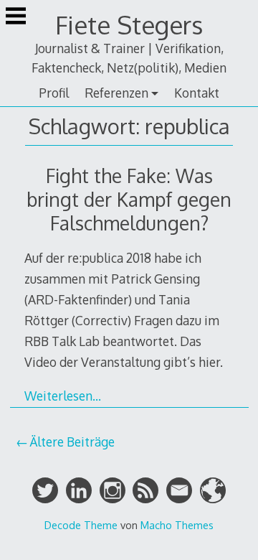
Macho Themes (177, 524)
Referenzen (116, 93)
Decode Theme (81, 524)
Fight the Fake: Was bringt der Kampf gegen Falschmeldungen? (129, 199)
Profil (54, 93)
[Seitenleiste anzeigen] (16, 17)
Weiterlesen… (62, 395)
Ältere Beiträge (72, 441)
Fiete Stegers (129, 24)
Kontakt (196, 93)
